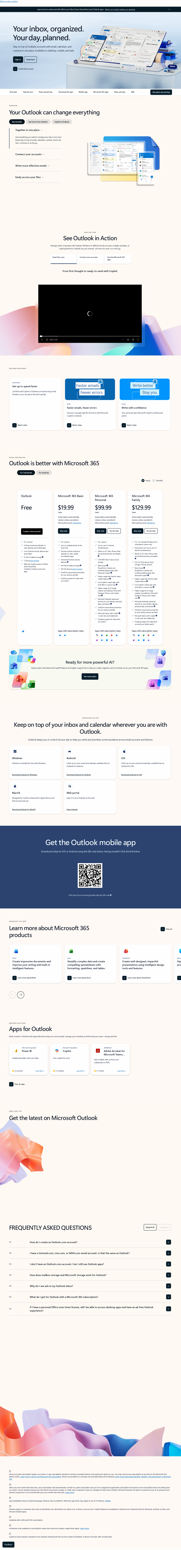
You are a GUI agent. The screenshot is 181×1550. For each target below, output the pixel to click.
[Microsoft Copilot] (97, 635)
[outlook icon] (23, 631)
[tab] (17, 121)
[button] (19, 425)
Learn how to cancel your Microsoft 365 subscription (40, 1477)
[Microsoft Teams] (112, 640)
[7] (10, 1533)
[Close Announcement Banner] (168, 9)
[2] (10, 1484)
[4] (10, 1506)
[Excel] (107, 635)
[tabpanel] (90, 167)
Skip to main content (9, 1)
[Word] (102, 635)
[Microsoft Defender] (107, 640)
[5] (10, 1516)
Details (108, 1501)
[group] (35, 404)
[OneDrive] (65, 635)
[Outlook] (60, 635)
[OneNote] (97, 640)
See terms (77, 523)
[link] (13, 93)
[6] (10, 1525)
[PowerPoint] (112, 635)
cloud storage (34, 560)
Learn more (69, 1492)
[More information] (42, 557)
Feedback (8, 1544)
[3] (10, 1497)
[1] (10, 1471)
